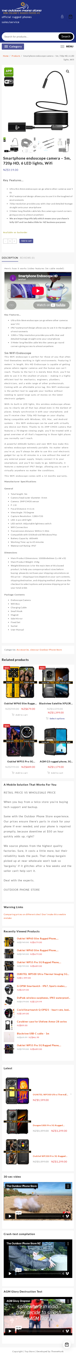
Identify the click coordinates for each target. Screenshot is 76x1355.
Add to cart (26, 241)
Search (65, 36)
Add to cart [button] (22, 714)
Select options (57, 718)
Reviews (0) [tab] (27, 257)
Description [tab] (10, 257)
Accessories (23, 649)
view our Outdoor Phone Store (46, 649)
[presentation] (65, 1094)
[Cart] (70, 16)
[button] (68, 71)
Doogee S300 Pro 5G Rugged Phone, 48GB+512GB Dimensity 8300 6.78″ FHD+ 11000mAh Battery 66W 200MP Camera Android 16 (50, 1125)
